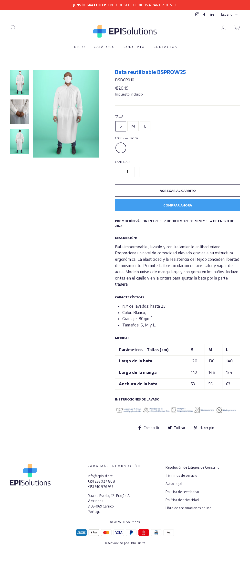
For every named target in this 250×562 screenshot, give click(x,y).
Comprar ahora (177, 205)
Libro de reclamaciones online (188, 508)
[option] (125, 5)
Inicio (79, 47)
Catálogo (104, 47)
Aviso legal (174, 484)
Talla (119, 116)
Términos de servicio (182, 475)
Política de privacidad (182, 500)
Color (126, 138)
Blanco (121, 148)
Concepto (134, 47)
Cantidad (122, 162)
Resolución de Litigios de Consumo (193, 467)
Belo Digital (138, 543)
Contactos (165, 47)
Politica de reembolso (182, 492)
